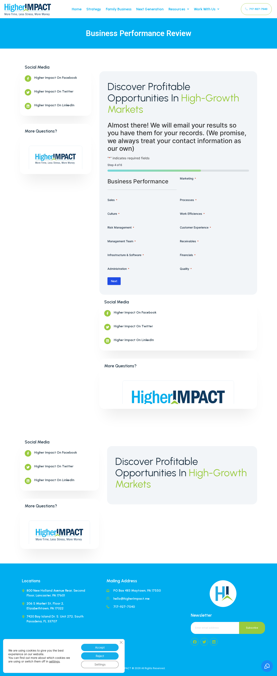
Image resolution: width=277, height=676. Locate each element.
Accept (100, 647)
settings (54, 661)
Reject (100, 656)
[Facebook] (195, 642)
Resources (177, 9)
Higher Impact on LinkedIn (54, 105)
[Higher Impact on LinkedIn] (28, 106)
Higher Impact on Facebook (55, 78)
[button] (178, 9)
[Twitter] (204, 642)
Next (114, 281)
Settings (99, 664)
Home (77, 9)
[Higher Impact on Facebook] (28, 78)
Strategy (93, 9)
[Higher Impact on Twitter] (28, 92)
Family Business (118, 9)
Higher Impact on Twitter (53, 91)
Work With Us (204, 9)
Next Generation (150, 9)
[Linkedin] (214, 642)
